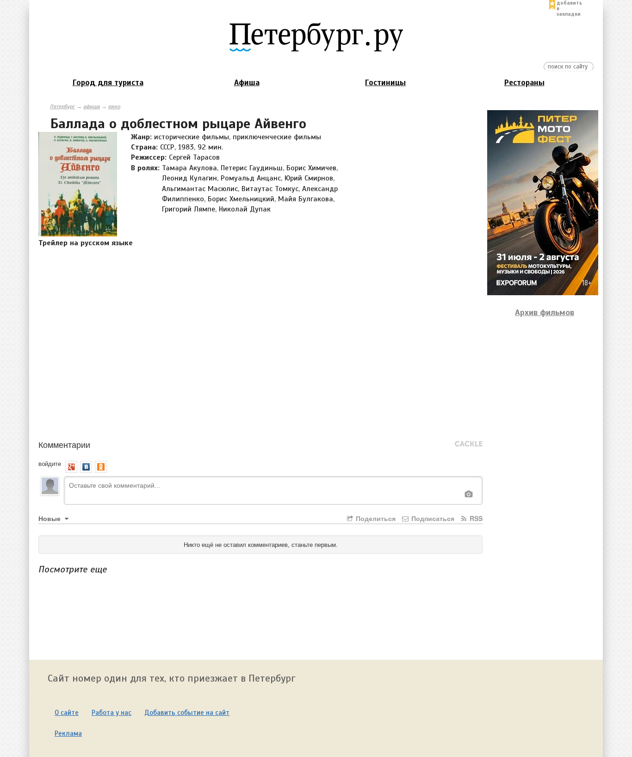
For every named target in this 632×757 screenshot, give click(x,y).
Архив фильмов (544, 312)
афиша (91, 106)
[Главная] (316, 36)
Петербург (62, 106)
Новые (50, 518)
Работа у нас (111, 712)
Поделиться (375, 518)
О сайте (67, 712)
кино (114, 106)
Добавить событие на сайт (186, 712)
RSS (475, 518)
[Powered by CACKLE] (469, 444)
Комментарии (64, 444)
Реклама (68, 733)
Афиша (247, 82)
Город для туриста (108, 82)
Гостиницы (385, 82)
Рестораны (524, 82)
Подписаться (431, 518)
